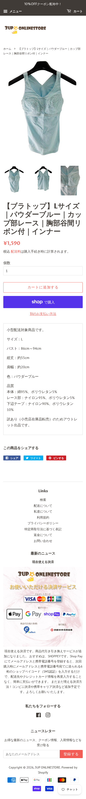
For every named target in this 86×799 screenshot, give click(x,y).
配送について (43, 506)
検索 (43, 500)
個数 (6, 263)
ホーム (7, 49)
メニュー (15, 11)
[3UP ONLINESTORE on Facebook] (38, 716)
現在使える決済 (43, 562)
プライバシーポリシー (43, 523)
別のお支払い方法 (43, 314)
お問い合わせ (43, 541)
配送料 (16, 251)
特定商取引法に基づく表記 (43, 529)
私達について (43, 511)
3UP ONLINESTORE (47, 767)
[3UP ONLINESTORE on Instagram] (47, 716)
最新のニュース (43, 553)
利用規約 (43, 517)
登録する (71, 754)
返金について (43, 535)
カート (78, 11)
